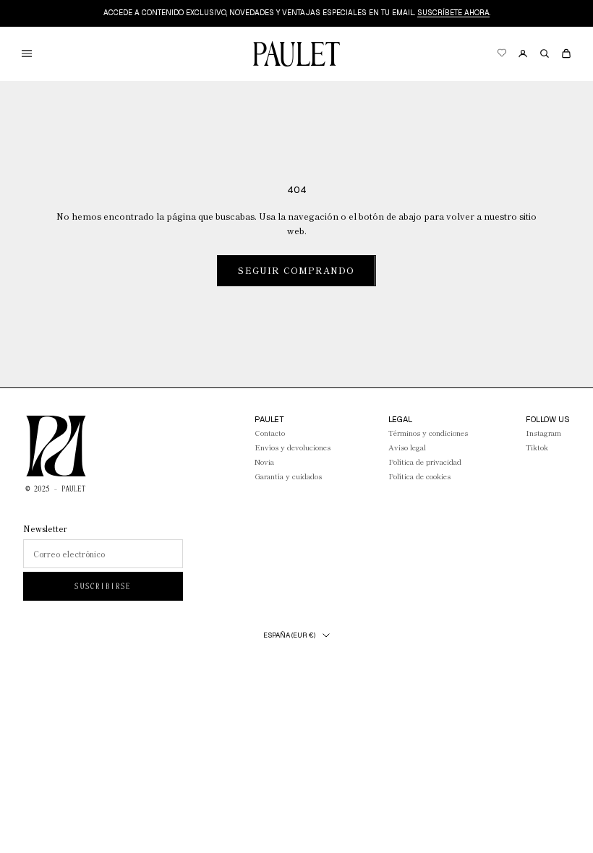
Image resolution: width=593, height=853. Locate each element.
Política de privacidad (424, 461)
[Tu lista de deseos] (501, 54)
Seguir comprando (296, 270)
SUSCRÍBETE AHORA (453, 12)
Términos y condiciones (428, 432)
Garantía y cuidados (288, 476)
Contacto (270, 432)
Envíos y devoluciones (292, 447)
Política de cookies (419, 476)
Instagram (543, 432)
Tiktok (537, 447)
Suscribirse (102, 586)
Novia (264, 461)
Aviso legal (407, 447)
